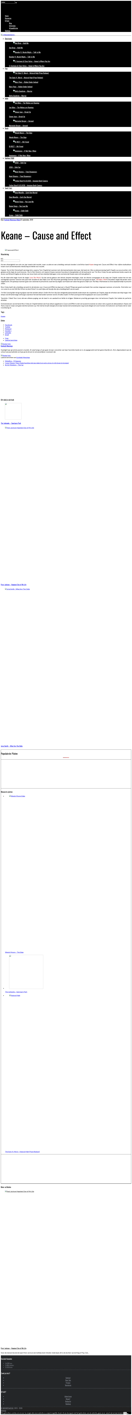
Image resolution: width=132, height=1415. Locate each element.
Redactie (68, 1401)
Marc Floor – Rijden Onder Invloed (20, 86)
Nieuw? (68, 1399)
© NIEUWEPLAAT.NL (7, 1408)
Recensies (8, 18)
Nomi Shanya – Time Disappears (20, 176)
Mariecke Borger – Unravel (18, 125)
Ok (125, 1413)
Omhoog (3, 1410)
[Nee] (127, 1413)
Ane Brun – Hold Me (16, 47)
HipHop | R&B (9, 158)
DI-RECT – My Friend (16, 146)
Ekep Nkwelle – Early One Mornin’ (20, 197)
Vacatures (68, 1385)
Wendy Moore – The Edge (18, 137)
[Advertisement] (63, 382)
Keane (91, 264)
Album (18, 220)
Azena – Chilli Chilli (16, 215)
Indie (6, 98)
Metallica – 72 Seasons (13, 361)
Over (7, 338)
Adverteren (68, 1396)
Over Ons (68, 1380)
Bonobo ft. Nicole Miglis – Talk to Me (22, 56)
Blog (10, 23)
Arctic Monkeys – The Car (14, 365)
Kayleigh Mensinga (23, 357)
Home (7, 16)
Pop (6, 68)
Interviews (12, 26)
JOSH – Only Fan (14, 167)
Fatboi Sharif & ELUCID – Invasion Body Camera (25, 185)
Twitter (7, 327)
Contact (68, 1378)
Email (7, 335)
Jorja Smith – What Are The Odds (12, 746)
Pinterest (8, 329)
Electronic (8, 38)
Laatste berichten (11, 340)
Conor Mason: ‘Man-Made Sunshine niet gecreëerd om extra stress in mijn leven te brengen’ (37, 363)
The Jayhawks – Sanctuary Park (11, 423)
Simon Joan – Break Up (17, 116)
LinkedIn (8, 333)
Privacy (68, 1383)
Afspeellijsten (13, 28)
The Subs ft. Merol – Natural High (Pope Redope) (26, 77)
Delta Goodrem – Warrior (18, 95)
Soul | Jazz (8, 188)
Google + (8, 331)
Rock (6, 128)
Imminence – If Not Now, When (19, 155)
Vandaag (7, 30)
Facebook (8, 325)
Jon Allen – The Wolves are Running (21, 107)
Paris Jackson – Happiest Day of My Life (13, 584)
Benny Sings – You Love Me (18, 206)
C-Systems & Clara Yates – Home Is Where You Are (26, 66)
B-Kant (7, 21)
